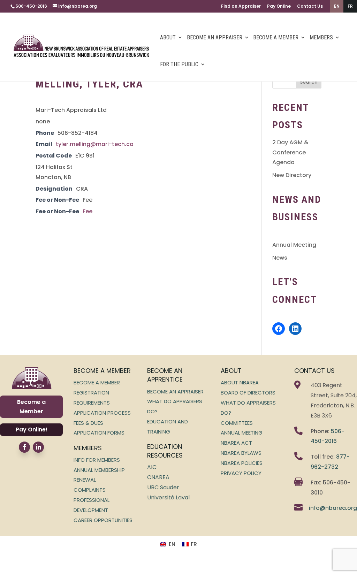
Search (309, 81)
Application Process (102, 412)
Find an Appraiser (241, 6)
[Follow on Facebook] (24, 447)
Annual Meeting (294, 245)
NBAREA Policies (242, 463)
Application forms (99, 432)
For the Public (179, 64)
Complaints (90, 489)
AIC (152, 467)
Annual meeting (242, 432)
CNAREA (158, 477)
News (279, 258)
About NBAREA (240, 382)
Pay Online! (31, 430)
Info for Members (97, 459)
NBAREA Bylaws (241, 453)
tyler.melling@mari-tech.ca (95, 144)
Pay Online (279, 6)
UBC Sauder (163, 487)
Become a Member (275, 37)
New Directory (291, 175)
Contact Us (310, 6)
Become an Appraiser (214, 37)
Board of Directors (248, 392)
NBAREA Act (236, 442)
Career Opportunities (103, 520)
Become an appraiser (175, 391)
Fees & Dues (88, 423)
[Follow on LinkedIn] (38, 447)
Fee (87, 211)
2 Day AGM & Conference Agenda (290, 152)
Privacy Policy (241, 473)
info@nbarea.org (333, 508)
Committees (237, 423)
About (168, 37)
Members (321, 37)
